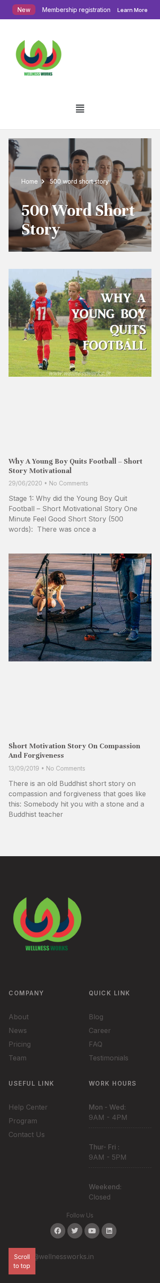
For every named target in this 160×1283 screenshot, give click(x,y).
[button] (80, 108)
